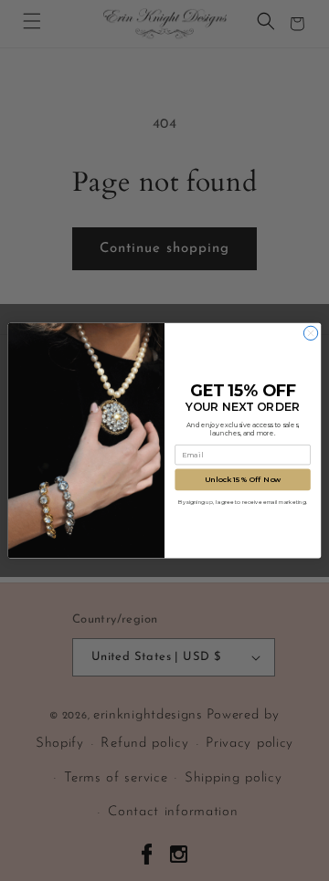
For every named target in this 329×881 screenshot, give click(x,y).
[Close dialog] (310, 333)
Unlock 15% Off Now (243, 479)
